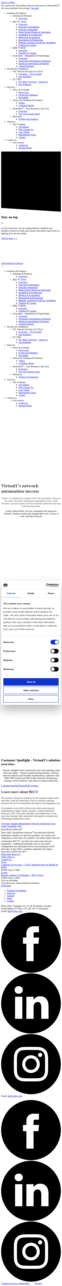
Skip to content (8, 2)
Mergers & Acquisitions (29, 37)
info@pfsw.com (15, 911)
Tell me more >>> (9, 238)
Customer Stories (26, 105)
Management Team (27, 135)
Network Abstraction (40, 823)
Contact (10, 901)
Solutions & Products (16, 13)
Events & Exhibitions (28, 95)
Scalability (12, 826)
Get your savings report (29, 114)
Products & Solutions (16, 890)
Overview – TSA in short (30, 74)
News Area (23, 92)
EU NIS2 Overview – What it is (33, 82)
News (3, 862)
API (19, 826)
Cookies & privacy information (15, 1283)
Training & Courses (27, 45)
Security (38, 1283)
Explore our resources (28, 119)
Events (4, 872)
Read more (6, 885)
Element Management (21, 823)
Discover (11, 87)
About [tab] (51, 593)
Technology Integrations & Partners (34, 61)
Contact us (12, 140)
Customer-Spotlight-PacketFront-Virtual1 (20, 785)
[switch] (54, 651)
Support (10, 896)
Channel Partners (26, 66)
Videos (21, 103)
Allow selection (31, 690)
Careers (21, 137)
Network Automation (28, 29)
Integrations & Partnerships (30, 40)
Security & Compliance (17, 69)
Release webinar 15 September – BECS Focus (22, 875)
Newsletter (23, 97)
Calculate (34, 8)
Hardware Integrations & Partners (33, 63)
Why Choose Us (26, 129)
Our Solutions (24, 76)
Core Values (24, 132)
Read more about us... (11, 854)
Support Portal (25, 148)
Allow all (31, 682)
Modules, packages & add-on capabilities (37, 42)
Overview (23, 18)
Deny (31, 699)
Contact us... (7, 859)
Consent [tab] (11, 593)
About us (11, 121)
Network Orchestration (28, 27)
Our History (23, 127)
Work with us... (8, 857)
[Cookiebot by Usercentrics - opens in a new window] (46, 585)
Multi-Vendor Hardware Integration (34, 32)
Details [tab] (31, 593)
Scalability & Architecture (30, 35)
